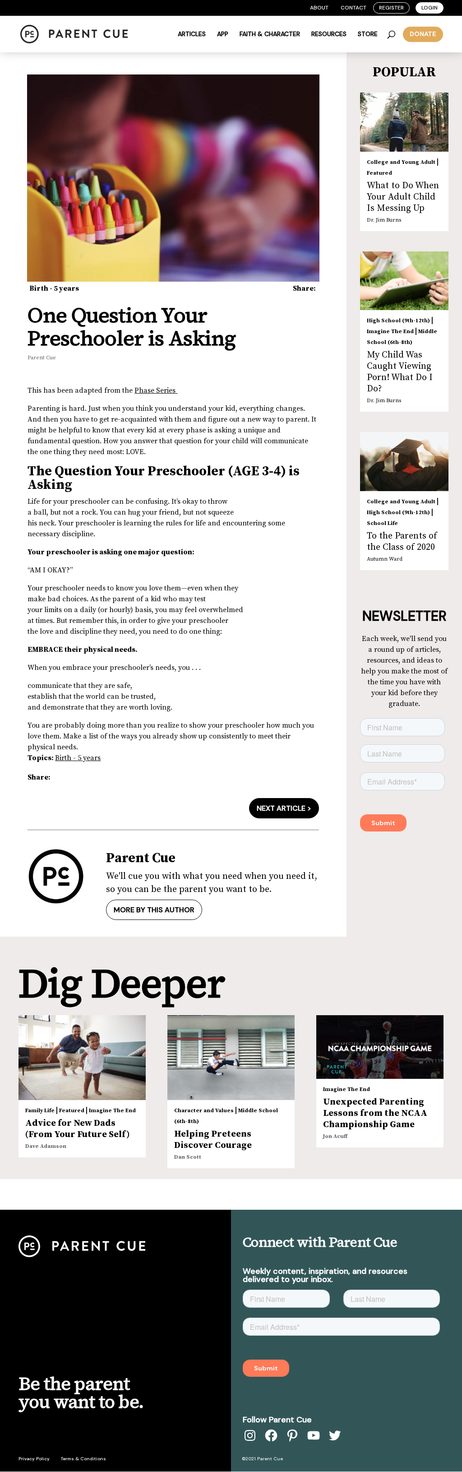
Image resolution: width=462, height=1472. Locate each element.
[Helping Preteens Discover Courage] (231, 1057)
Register (391, 7)
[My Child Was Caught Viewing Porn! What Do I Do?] (404, 280)
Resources (328, 34)
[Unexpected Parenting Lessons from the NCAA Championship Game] (380, 1047)
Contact (353, 7)
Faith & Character (270, 34)
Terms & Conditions (83, 1459)
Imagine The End (390, 331)
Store (368, 34)
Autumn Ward (384, 559)
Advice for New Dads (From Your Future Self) (77, 1129)
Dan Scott (187, 1157)
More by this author (154, 910)
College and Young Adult (401, 162)
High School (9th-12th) (398, 320)
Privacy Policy (34, 1459)
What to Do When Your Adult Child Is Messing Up (403, 197)
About (319, 7)
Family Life (40, 1110)
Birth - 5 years (54, 288)
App (222, 34)
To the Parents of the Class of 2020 (402, 541)
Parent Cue (42, 357)
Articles (192, 34)
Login (429, 7)
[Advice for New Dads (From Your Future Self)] (82, 1057)
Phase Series (155, 390)
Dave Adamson (45, 1146)
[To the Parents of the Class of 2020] (404, 461)
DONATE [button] (423, 33)
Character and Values (204, 1110)
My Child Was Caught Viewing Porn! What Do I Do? (400, 372)
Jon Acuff (335, 1136)
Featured (379, 173)
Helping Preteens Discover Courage (213, 1139)
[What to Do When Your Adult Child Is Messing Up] (404, 122)
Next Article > (284, 808)
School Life (382, 523)
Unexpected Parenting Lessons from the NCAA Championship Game (375, 1113)
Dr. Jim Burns (384, 220)
